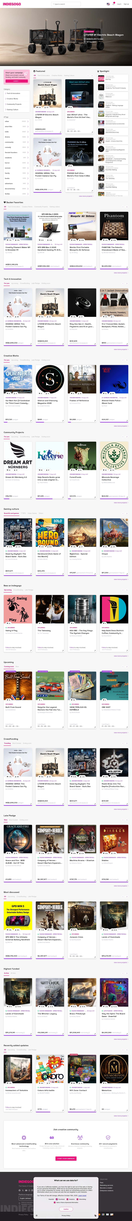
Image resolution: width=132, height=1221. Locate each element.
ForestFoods (75, 477)
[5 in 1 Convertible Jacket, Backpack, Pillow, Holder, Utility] (114, 302)
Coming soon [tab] (9, 666)
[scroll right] (91, 75)
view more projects (86, 196)
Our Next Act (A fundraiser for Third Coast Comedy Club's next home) (18, 403)
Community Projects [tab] (41, 207)
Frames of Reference (79, 400)
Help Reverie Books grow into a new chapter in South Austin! (49, 480)
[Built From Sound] (18, 686)
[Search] (53, 4)
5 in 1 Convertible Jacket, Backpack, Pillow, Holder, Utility (113, 326)
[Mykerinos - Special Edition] (82, 532)
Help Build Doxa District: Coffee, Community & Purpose (113, 633)
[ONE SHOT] (114, 686)
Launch (16, 81)
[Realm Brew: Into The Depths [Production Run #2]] (114, 762)
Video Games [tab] (32, 513)
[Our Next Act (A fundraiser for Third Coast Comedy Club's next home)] (18, 379)
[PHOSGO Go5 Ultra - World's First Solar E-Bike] (79, 152)
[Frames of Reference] (82, 379)
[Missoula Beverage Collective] (114, 456)
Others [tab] (41, 513)
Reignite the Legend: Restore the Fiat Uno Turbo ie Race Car (50, 709)
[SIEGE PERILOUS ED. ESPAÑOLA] (82, 686)
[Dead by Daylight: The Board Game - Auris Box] (18, 532)
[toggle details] (61, 133)
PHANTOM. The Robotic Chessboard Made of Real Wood (113, 250)
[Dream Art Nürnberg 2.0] (18, 456)
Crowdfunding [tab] (25, 283)
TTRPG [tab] (23, 513)
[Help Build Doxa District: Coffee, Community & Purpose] (114, 609)
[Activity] (113, 4)
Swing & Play (11, 630)
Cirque (105, 554)
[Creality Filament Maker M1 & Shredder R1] (18, 226)
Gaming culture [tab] (55, 207)
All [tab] (35, 75)
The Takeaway (44, 630)
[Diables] (114, 839)
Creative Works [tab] (57, 75)
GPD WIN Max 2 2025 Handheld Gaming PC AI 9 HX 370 (49, 250)
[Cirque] (114, 532)
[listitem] (17, 121)
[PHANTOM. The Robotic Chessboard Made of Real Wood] (114, 226)
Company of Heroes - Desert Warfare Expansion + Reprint (50, 863)
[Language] (108, 4)
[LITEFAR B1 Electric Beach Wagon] (47, 93)
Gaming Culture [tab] (69, 75)
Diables (105, 860)
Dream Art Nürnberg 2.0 (16, 477)
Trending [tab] (7, 743)
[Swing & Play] (18, 609)
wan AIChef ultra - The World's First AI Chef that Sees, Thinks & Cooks (78, 117)
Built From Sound (13, 707)
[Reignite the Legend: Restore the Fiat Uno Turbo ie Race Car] (50, 686)
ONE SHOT (106, 707)
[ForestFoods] (82, 456)
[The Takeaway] (50, 609)
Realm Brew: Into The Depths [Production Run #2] (113, 786)
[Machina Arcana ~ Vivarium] (82, 839)
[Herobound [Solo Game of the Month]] (50, 532)
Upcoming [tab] (14, 283)
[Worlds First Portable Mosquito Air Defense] (82, 226)
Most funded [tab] (16, 743)
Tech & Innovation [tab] (44, 75)
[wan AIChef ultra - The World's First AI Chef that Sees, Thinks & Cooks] (79, 93)
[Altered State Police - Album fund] (114, 379)
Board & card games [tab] (11, 513)
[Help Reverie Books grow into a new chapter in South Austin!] (50, 456)
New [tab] (17, 666)
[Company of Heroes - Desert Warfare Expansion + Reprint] (50, 839)
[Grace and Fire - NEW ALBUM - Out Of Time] (18, 839)
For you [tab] (6, 283)
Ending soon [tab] (46, 283)
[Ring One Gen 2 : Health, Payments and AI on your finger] (82, 302)
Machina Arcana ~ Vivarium (82, 860)
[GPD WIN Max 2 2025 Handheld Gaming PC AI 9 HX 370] (50, 226)
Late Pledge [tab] (36, 283)
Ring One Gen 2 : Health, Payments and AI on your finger (81, 326)
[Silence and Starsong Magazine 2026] (50, 379)
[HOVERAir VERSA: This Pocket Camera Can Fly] (47, 152)
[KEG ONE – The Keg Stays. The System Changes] (82, 609)
